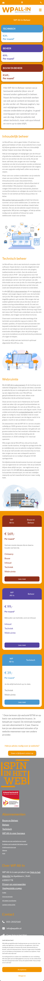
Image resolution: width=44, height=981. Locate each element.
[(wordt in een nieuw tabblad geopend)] (10, 798)
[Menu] (40, 10)
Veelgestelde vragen (12, 888)
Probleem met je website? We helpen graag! (15, 844)
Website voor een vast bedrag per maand (14, 841)
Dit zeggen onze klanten (9, 900)
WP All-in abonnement (16, 385)
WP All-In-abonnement (25, 470)
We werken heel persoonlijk (13, 200)
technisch (36, 291)
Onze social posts (7, 896)
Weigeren (22, 976)
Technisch (7, 828)
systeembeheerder (26, 412)
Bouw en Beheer (10, 820)
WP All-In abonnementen (17, 291)
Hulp (3, 853)
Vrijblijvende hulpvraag (9, 847)
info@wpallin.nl (14, 928)
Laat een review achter (8, 904)
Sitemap (4, 850)
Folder (4, 892)
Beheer (5, 824)
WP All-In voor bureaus (13, 833)
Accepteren (22, 970)
